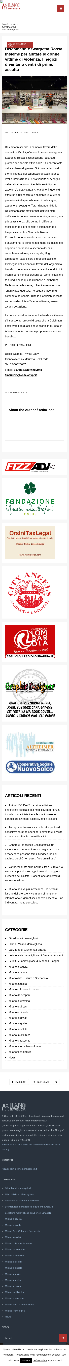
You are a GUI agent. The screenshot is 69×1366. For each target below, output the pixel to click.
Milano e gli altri (18, 1006)
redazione (22, 133)
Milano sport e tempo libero (25, 1046)
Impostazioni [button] (54, 1360)
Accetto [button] (26, 1360)
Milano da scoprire (20, 995)
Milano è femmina (17, 44)
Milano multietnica (19, 1035)
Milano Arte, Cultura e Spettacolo (28, 978)
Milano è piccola (18, 1012)
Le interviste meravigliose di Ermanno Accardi (36, 955)
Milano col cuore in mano (24, 989)
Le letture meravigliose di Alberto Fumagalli (34, 961)
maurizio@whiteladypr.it (21, 375)
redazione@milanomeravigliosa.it (19, 1168)
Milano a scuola (18, 966)
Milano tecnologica (20, 1052)
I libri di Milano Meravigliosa (25, 944)
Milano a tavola (18, 972)
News (10, 46)
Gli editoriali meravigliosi (23, 938)
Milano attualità (18, 983)
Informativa (40, 1360)
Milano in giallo (18, 1023)
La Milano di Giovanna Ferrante (27, 949)
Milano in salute (18, 1029)
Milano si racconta (19, 1040)
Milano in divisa (18, 1017)
